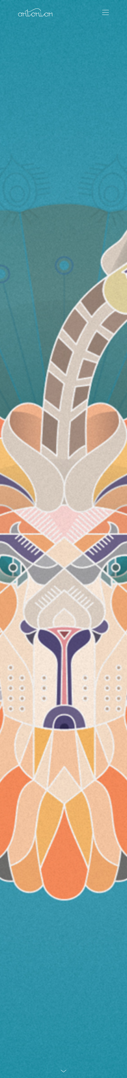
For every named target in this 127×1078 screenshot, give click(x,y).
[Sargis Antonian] (35, 12)
